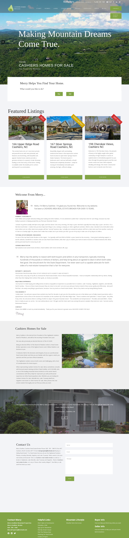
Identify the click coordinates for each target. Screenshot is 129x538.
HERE (24, 309)
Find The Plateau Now (44, 532)
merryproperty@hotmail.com (46, 451)
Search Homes (116, 16)
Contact (116, 8)
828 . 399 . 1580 (100, 2)
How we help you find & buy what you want (108, 523)
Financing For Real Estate (45, 534)
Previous (63, 417)
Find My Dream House (44, 530)
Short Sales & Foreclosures (46, 523)
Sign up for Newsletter (44, 527)
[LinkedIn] (12, 533)
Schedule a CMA (42, 525)
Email (109, 2)
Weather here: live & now (74, 523)
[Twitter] (15, 533)
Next (66, 417)
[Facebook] (8, 533)
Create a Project (43, 536)
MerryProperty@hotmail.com (17, 530)
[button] (59, 94)
